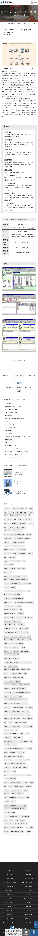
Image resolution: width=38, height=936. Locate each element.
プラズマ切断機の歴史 (9, 587)
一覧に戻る (19, 375)
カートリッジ (7, 771)
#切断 (19, 391)
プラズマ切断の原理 (22, 523)
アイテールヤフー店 (21, 617)
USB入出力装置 (7, 538)
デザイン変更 (7, 508)
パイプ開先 (13, 673)
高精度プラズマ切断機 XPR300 (11, 670)
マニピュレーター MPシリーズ (14, 457)
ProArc (19, 519)
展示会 (5, 820)
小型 (17, 512)
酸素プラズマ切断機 (9, 579)
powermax (25, 741)
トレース (30, 718)
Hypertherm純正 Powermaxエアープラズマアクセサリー (18, 662)
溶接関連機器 (22, 553)
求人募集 (25, 790)
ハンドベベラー (9, 433)
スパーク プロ (21, 624)
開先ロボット (23, 688)
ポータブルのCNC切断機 (20, 722)
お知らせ (15, 553)
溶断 (29, 636)
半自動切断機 (8, 439)
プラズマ (12, 516)
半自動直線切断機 (15, 831)
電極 (17, 730)
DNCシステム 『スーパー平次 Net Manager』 (15, 763)
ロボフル (11, 730)
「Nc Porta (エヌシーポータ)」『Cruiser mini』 (15, 591)
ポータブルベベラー (9, 681)
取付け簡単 (26, 760)
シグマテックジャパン (22, 700)
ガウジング (22, 527)
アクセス (31, 523)
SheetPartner (13, 752)
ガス (30, 516)
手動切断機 (28, 831)
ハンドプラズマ (8, 572)
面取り (18, 594)
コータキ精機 (7, 692)
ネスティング (7, 767)
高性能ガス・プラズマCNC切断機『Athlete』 (15, 568)
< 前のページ (6, 375)
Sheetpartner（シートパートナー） (12, 741)
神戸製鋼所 (14, 790)
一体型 (31, 782)
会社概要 (14, 542)
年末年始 (30, 553)
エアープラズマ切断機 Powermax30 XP (13, 598)
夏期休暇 (18, 681)
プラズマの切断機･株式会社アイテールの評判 (15, 805)
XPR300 (6, 745)
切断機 (5, 516)
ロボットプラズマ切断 (9, 700)
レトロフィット (19, 793)
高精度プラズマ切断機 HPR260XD (12, 711)
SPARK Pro (20, 613)
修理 (22, 831)
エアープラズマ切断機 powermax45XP (13, 609)
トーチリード (16, 508)
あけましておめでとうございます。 (12, 782)
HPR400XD (6, 801)
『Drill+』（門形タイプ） (10, 624)
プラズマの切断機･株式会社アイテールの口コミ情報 (16, 797)
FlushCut (29, 748)
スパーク (30, 617)
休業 (20, 790)
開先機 (23, 647)
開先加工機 (15, 707)
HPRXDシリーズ (9, 424)
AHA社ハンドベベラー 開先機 (15, 786)
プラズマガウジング (17, 531)
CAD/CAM (30, 512)
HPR (21, 760)
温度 (11, 745)
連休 (31, 508)
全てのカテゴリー (10, 403)
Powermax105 (11, 557)
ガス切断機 (18, 606)
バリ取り (10, 722)
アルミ (25, 516)
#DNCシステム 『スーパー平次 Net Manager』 (19, 387)
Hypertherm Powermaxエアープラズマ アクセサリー (19, 436)
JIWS (15, 737)
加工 (31, 741)
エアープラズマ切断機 (9, 812)
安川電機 (6, 696)
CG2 (15, 745)
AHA (15, 519)
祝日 (26, 508)
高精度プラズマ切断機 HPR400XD (12, 718)
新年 (14, 771)
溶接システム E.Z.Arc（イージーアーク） (17, 451)
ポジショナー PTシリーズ (12, 445)
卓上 (5, 512)
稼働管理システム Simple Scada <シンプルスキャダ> (18, 775)
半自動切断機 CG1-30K (10, 613)
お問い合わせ (7, 531)
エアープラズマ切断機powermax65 (12, 685)
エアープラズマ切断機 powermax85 (12, 621)
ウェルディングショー (9, 827)
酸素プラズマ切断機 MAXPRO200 (21, 651)
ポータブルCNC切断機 (11, 409)
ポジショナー (20, 715)
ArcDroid (30, 726)
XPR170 (13, 801)
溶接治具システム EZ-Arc (10, 643)
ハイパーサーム (8, 519)
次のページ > (31, 375)
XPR (5, 722)
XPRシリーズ (8, 421)
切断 (25, 673)
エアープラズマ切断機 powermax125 (22, 640)
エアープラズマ (7, 737)
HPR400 (24, 726)
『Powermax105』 (8, 632)
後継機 (28, 670)
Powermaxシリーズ (10, 415)
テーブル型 (11, 512)
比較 (19, 752)
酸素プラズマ (20, 827)
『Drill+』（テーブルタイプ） (11, 628)
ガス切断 (25, 782)
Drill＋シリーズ (9, 442)
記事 (5, 527)
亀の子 (5, 752)
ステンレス (18, 516)
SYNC (16, 760)
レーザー (25, 767)
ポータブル (7, 523)
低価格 (20, 696)
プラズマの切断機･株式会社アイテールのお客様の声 (16, 816)
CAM (25, 512)
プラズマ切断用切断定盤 (22, 579)
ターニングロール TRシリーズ (14, 448)
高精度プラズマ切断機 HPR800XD (12, 726)
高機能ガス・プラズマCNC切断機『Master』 (14, 561)
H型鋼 (5, 730)
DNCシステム (8, 369)
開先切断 (6, 831)
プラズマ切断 (15, 688)
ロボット (6, 636)
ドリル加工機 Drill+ (9, 617)
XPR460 (20, 673)
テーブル (20, 737)
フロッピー (7, 542)
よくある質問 (7, 823)
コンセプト (7, 793)
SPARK (11, 820)
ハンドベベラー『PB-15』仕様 (20, 823)
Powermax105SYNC (9, 564)
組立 (27, 628)
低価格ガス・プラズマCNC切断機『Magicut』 (15, 576)
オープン (22, 628)
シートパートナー (8, 760)
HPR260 (24, 718)
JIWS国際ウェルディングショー (11, 658)
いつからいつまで (17, 767)
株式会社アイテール (13, 527)
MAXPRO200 (28, 786)
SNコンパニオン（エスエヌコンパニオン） (14, 748)
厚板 (13, 793)
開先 (30, 519)
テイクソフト (14, 696)
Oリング (28, 733)
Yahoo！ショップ (8, 602)
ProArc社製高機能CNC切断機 (13, 406)
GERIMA (25, 519)
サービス (17, 820)
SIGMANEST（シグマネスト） (11, 733)
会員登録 (23, 670)
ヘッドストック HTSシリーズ (13, 454)
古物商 (21, 707)
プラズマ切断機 (8, 546)
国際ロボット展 (8, 651)
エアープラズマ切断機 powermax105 (21, 692)
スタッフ (23, 820)
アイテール (24, 703)
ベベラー (6, 673)
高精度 (14, 677)
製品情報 (29, 534)
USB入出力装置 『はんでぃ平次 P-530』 (13, 756)
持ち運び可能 (28, 707)
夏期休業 (21, 643)
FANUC (21, 733)
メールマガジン (29, 827)
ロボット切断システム (11, 412)
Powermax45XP (8, 640)
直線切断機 (20, 677)
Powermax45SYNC (12, 666)
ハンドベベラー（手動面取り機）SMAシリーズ (15, 809)
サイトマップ (28, 922)
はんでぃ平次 (21, 542)
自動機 (13, 523)
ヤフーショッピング (9, 606)
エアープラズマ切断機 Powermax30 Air (24, 602)
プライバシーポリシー (9, 534)
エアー (5, 715)
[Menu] (35, 2)
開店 (5, 666)
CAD (21, 512)
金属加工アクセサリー (9, 549)
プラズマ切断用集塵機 (25, 583)
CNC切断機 (7, 688)
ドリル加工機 (7, 553)
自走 (23, 752)
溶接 (29, 591)
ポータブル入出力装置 (19, 546)
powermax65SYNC (21, 549)
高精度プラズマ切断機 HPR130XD (12, 703)
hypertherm (12, 715)
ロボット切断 (26, 685)
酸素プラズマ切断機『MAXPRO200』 (15, 418)
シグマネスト (7, 707)
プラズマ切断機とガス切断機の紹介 (22, 538)
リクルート (7, 790)
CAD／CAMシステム (10, 427)
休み (22, 508)
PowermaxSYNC (21, 534)
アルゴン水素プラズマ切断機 (11, 583)
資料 (5, 557)
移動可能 (28, 715)
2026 (5, 786)
